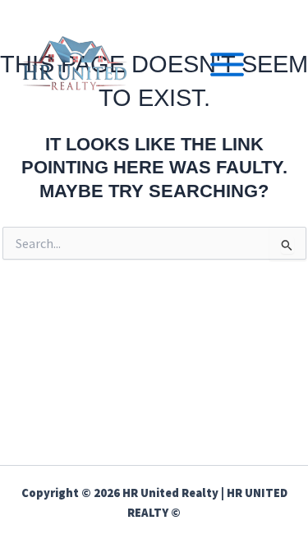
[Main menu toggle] (227, 64)
